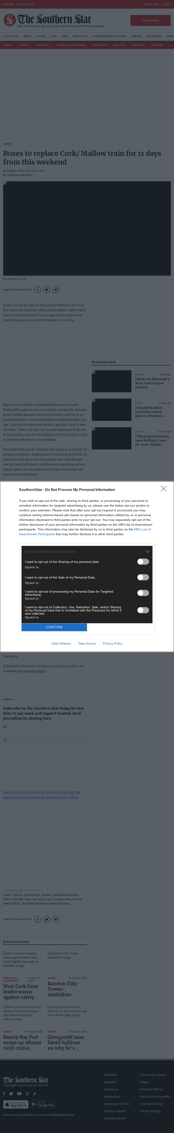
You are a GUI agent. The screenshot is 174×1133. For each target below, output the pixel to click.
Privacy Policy (113, 643)
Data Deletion (61, 643)
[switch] (143, 562)
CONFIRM (54, 627)
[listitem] (87, 551)
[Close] (165, 490)
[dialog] (87, 566)
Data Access (87, 643)
